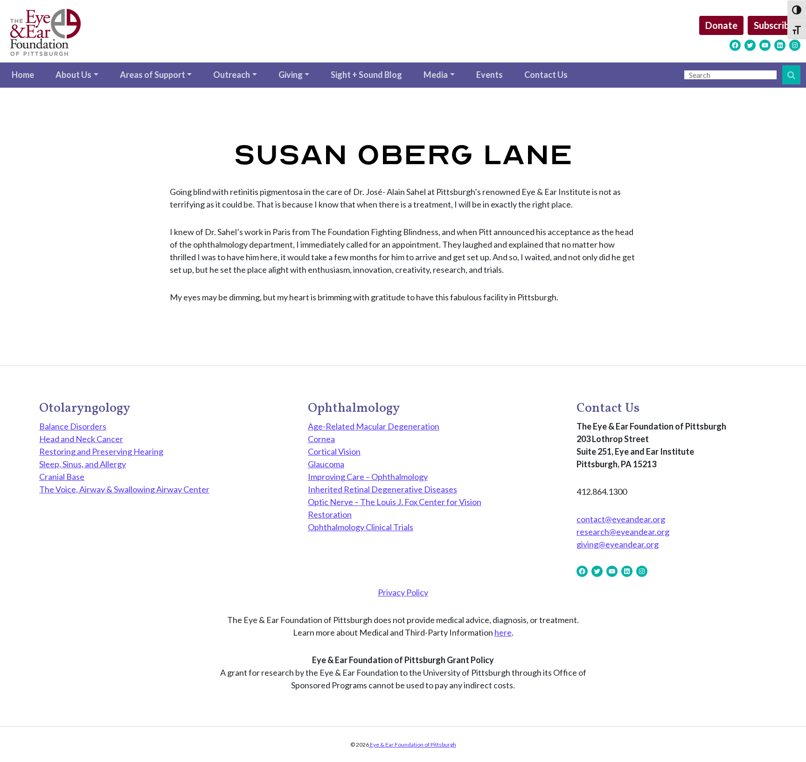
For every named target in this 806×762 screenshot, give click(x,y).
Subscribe (774, 25)
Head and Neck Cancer (81, 439)
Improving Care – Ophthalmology (368, 476)
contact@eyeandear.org (621, 519)
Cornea (321, 439)
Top (784, 740)
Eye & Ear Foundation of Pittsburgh (412, 744)
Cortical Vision (334, 451)
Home (23, 74)
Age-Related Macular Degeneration (373, 426)
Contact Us (546, 74)
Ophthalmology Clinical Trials (360, 527)
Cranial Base (61, 476)
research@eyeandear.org (623, 531)
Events (489, 74)
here (503, 632)
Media (436, 74)
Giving (290, 74)
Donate (721, 25)
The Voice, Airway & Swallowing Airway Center (124, 489)
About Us (73, 74)
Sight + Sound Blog (366, 74)
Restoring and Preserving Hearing (101, 451)
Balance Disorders (72, 426)
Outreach (231, 74)
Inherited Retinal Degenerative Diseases (382, 489)
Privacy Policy (403, 592)
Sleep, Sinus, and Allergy (82, 464)
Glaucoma (326, 464)
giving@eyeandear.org (618, 544)
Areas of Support (152, 74)
